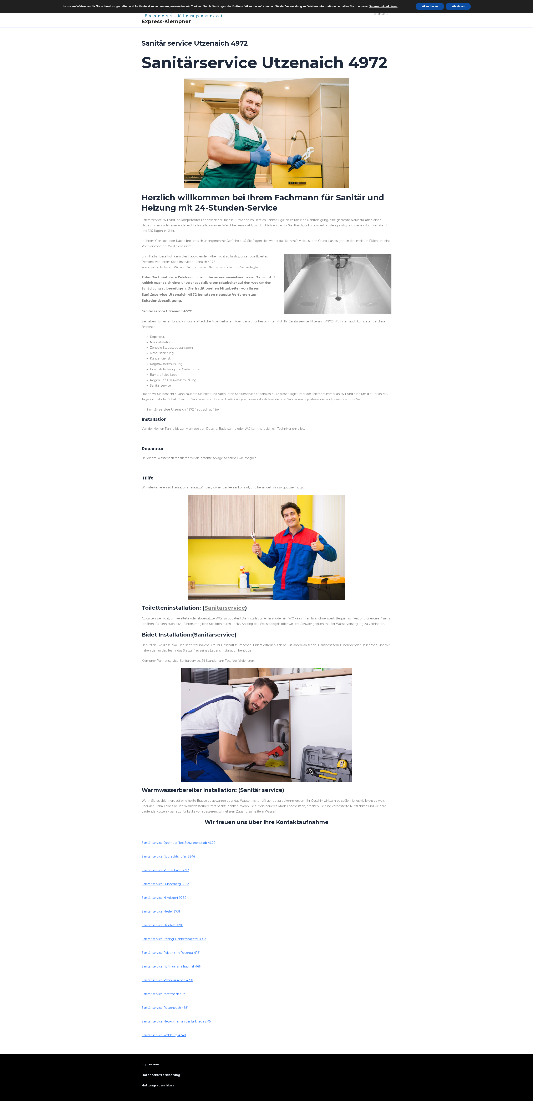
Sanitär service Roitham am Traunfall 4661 (172, 966)
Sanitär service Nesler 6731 (161, 911)
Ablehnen (458, 6)
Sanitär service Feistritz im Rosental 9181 (171, 953)
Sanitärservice (224, 607)
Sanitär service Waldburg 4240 (164, 1035)
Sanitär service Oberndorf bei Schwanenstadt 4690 (178, 843)
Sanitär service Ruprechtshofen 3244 (168, 856)
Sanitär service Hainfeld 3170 (162, 925)
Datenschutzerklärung (383, 6)
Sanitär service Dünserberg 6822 (165, 884)
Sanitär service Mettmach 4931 (164, 994)
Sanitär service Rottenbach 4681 (165, 1008)
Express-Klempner (166, 21)
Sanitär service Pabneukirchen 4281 (167, 980)
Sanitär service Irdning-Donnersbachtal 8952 (174, 939)
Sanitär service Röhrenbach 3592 (165, 870)
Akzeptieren (430, 6)
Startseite (381, 14)
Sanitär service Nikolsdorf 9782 (164, 898)
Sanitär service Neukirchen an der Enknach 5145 (176, 1021)
